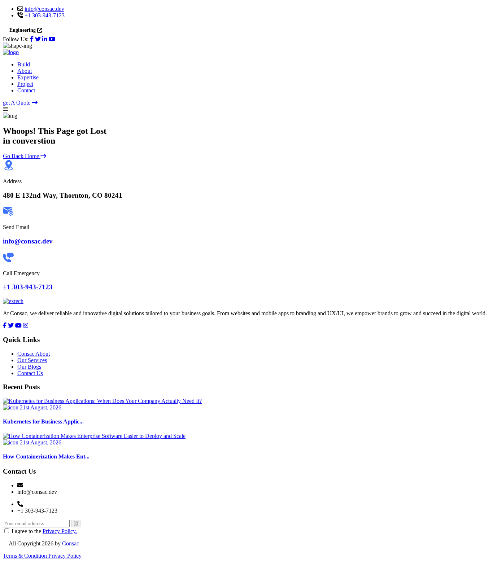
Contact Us (30, 373)
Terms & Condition (25, 556)
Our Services (32, 360)
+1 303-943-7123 (45, 15)
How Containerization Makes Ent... (46, 456)
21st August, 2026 (39, 407)
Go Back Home (21, 156)
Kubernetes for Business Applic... (43, 421)
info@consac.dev (44, 9)
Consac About (33, 354)
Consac (70, 543)
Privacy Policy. (60, 531)
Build (23, 64)
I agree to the (44, 531)
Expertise (28, 77)
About (24, 71)
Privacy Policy (65, 556)
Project (25, 84)
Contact (26, 90)
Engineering (22, 30)
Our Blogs (29, 367)
